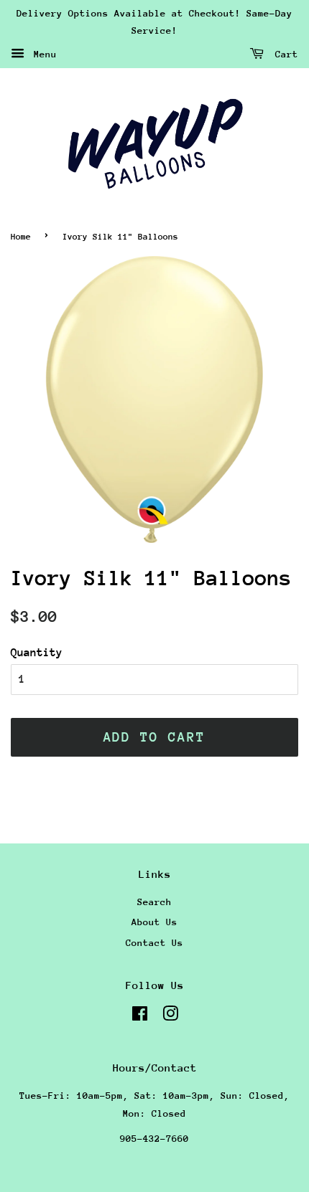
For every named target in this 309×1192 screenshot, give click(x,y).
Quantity (37, 652)
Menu (42, 53)
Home (21, 237)
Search (154, 902)
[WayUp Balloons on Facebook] (140, 1016)
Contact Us (154, 942)
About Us (154, 922)
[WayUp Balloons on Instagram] (170, 1016)
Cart (283, 53)
